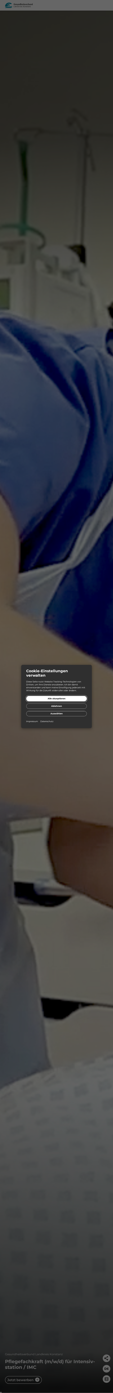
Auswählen (56, 713)
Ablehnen (56, 706)
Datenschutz (46, 721)
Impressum (32, 721)
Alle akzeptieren (56, 698)
